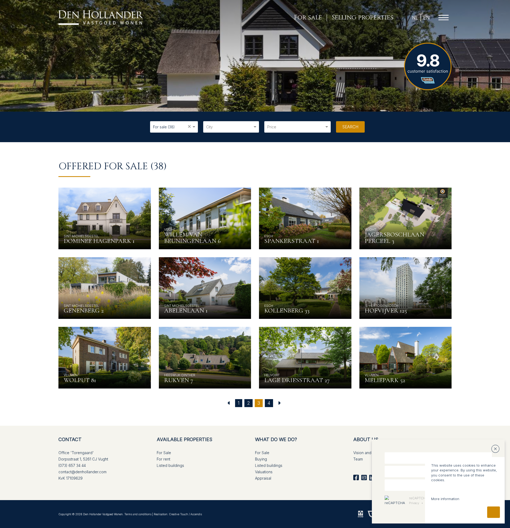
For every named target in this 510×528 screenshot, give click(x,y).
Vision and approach (371, 452)
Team (358, 459)
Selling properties (362, 18)
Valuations (264, 472)
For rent (163, 459)
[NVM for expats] (360, 513)
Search (350, 126)
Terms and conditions (137, 514)
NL (415, 17)
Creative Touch (178, 514)
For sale (308, 18)
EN (426, 17)
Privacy (414, 503)
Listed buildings (170, 465)
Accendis (196, 514)
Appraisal (263, 478)
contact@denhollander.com (82, 472)
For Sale (164, 452)
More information (445, 499)
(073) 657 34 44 (72, 465)
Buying (261, 459)
